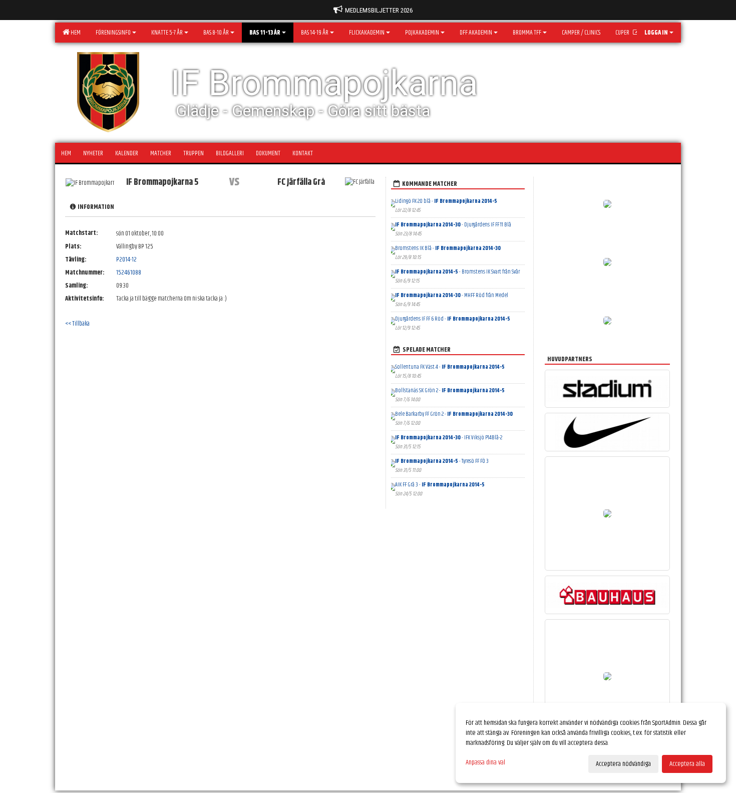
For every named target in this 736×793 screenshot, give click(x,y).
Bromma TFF (527, 33)
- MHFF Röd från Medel (451, 295)
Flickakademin (367, 33)
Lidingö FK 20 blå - (446, 201)
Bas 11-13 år (264, 33)
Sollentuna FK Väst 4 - (450, 367)
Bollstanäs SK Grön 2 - (450, 390)
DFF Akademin (476, 33)
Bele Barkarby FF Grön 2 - (454, 414)
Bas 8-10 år (216, 33)
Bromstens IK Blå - (448, 248)
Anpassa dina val (485, 762)
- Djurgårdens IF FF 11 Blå (453, 224)
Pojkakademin (422, 33)
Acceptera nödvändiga (623, 763)
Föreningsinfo (113, 33)
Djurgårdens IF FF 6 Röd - (452, 319)
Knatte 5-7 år (167, 33)
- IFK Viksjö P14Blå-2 (448, 437)
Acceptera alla (687, 763)
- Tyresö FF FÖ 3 (442, 461)
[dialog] (591, 743)
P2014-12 (126, 259)
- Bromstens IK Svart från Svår (457, 272)
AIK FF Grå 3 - (440, 484)
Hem (75, 33)
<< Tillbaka (77, 324)
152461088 (128, 273)
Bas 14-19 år (314, 33)
